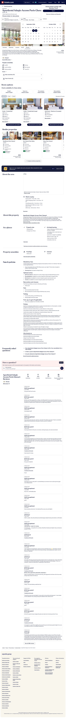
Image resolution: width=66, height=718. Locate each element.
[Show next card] (64, 145)
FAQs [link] (24, 662)
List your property (42, 2)
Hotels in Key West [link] (5, 697)
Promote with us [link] (37, 667)
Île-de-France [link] (11, 647)
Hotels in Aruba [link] (16, 661)
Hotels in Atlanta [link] (5, 689)
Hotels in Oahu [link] (15, 684)
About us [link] (57, 660)
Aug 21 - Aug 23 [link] (41, 92)
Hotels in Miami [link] (5, 678)
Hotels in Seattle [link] (5, 703)
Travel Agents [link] (37, 669)
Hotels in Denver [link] (5, 683)
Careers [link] (57, 662)
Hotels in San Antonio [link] (6, 691)
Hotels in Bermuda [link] (16, 670)
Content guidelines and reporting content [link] (49, 670)
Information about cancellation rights (31, 222)
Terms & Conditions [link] (48, 660)
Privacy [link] (46, 662)
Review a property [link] (27, 666)
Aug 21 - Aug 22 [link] (9, 92)
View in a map (27, 193)
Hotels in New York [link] (5, 662)
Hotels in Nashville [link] (5, 672)
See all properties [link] (8, 6)
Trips (55, 2)
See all (3, 71)
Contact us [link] (26, 664)
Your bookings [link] (26, 660)
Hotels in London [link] (5, 699)
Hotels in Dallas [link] (5, 707)
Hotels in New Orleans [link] (6, 668)
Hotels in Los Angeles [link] (6, 676)
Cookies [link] (46, 664)
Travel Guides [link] (58, 664)
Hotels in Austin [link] (5, 687)
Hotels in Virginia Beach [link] (6, 701)
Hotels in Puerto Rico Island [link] (17, 680)
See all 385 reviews (6, 59)
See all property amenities (29, 256)
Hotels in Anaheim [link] (5, 705)
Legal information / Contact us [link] (48, 667)
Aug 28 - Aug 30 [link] (57, 92)
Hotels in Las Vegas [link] (5, 660)
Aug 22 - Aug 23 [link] (25, 92)
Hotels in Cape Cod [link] (16, 686)
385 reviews (5, 383)
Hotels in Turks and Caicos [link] (16, 664)
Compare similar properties (33, 161)
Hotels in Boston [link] (5, 693)
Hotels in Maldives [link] (16, 668)
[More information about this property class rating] (6, 12)
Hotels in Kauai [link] (15, 682)
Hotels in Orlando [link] (5, 666)
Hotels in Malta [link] (16, 672)
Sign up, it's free (59, 168)
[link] (53, 18)
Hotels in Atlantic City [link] (6, 695)
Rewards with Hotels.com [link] (58, 667)
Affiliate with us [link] (37, 662)
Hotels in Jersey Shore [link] (17, 674)
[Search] (61, 368)
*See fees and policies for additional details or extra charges (35, 246)
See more (25, 211)
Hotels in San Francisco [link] (6, 674)
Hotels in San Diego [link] (5, 670)
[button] (25, 30)
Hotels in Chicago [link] (5, 664)
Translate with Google (28, 450)
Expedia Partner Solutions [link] (37, 665)
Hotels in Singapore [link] (16, 666)
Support (50, 2)
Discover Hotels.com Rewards (53, 14)
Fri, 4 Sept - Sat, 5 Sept (28, 20)
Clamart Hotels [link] (17, 647)
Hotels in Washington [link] (6, 685)
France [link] (7, 647)
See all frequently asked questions (31, 356)
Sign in (62, 2)
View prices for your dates (13, 124)
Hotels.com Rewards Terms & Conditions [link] (49, 673)
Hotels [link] (3, 647)
